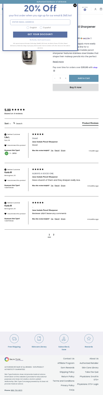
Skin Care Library (90, 367)
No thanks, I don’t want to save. (40, 40)
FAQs (71, 389)
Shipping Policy (67, 372)
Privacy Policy (67, 385)
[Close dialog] (75, 5)
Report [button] (57, 151)
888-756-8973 (16, 390)
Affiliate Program (66, 363)
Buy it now (75, 87)
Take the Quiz (91, 372)
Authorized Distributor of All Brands (51, 2)
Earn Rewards (67, 367)
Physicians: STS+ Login (87, 384)
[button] (49, 235)
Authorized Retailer (89, 363)
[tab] (90, 124)
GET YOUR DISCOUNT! (40, 34)
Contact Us (68, 358)
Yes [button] (52, 151)
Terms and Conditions (63, 380)
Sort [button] (7, 123)
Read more (58, 61)
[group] (18, 110)
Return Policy (67, 376)
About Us (94, 358)
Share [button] (63, 151)
